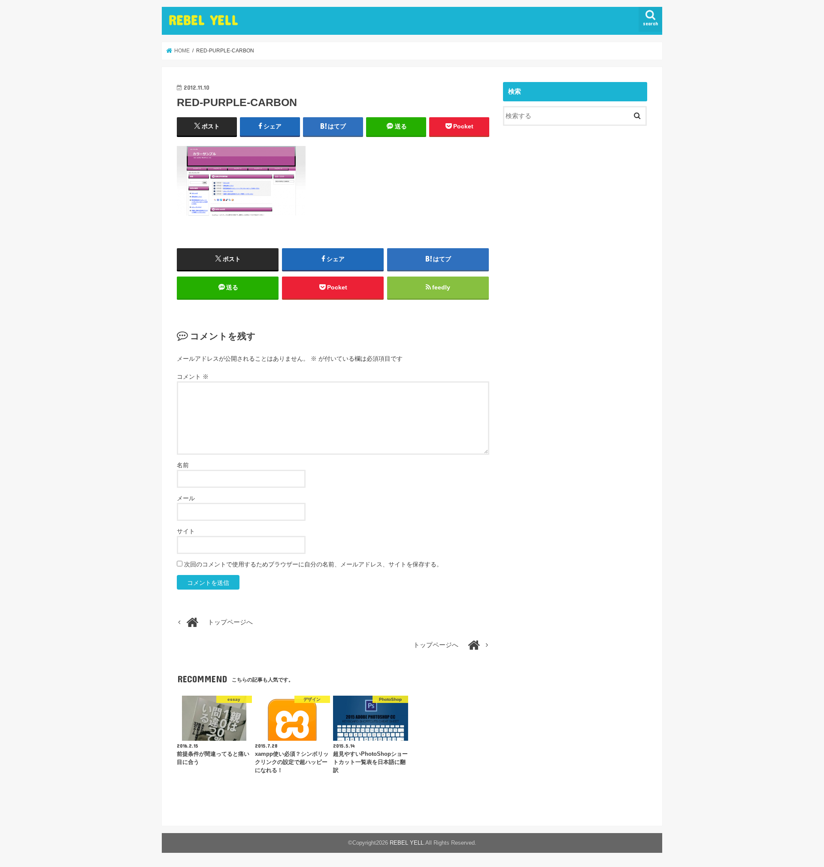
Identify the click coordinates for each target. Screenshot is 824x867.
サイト (186, 531)
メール (186, 498)
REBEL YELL (203, 19)
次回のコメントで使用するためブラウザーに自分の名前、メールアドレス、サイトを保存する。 (313, 564)
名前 (183, 465)
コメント (193, 376)
